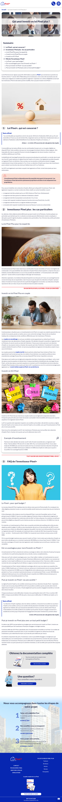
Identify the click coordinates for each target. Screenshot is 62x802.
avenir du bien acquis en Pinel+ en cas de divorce (24, 367)
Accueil (4, 9)
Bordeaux (45, 763)
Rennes (46, 769)
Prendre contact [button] (27, 683)
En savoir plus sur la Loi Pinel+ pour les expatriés (41, 288)
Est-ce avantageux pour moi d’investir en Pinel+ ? (21, 63)
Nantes (46, 766)
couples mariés (19, 352)
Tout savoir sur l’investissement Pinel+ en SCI (43, 456)
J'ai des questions (26, 733)
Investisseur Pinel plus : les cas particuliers (20, 50)
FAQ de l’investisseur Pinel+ (15, 59)
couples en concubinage (11, 339)
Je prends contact (26, 746)
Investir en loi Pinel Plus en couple (16, 54)
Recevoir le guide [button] (40, 664)
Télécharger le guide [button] (31, 794)
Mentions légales (16, 770)
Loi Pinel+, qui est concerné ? (15, 47)
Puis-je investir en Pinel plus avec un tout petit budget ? (23, 68)
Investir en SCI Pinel (12, 56)
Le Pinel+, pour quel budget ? (15, 61)
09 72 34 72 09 (31, 798)
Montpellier (46, 771)
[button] (58, 798)
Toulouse (45, 761)
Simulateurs (16, 772)
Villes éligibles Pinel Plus (45, 758)
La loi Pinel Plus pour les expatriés (16, 52)
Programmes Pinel (16, 768)
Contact (16, 765)
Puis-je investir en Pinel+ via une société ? (19, 65)
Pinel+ (39, 74)
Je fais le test (24, 720)
